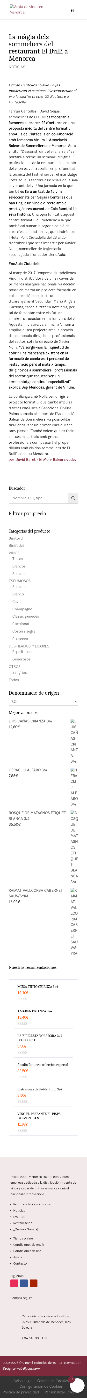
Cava (16, 602)
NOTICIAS (17, 67)
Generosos (21, 659)
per (43, 460)
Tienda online (23, 1238)
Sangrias (19, 673)
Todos (14, 680)
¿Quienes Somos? (25, 1229)
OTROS (15, 667)
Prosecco (20, 639)
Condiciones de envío (28, 1245)
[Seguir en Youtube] (33, 1283)
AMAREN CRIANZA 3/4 (34, 1011)
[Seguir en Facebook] (24, 1283)
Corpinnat (20, 624)
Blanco (18, 594)
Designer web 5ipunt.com (21, 1368)
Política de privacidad (21, 1392)
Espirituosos (22, 652)
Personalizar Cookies (62, 1392)
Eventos (19, 1217)
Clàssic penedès (25, 617)
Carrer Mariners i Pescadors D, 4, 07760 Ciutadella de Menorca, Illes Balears (46, 1322)
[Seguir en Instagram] (14, 1283)
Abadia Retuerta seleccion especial (42, 1064)
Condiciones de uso (27, 1251)
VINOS (14, 553)
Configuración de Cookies (41, 1387)
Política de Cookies (53, 1381)
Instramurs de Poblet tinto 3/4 (39, 1089)
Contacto (20, 1263)
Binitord (16, 538)
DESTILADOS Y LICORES (29, 646)
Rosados (19, 574)
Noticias (19, 1210)
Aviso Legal (23, 1381)
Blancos (19, 566)
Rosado (18, 587)
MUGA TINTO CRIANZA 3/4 (37, 986)
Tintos (17, 559)
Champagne (22, 609)
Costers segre (24, 631)
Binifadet (16, 546)
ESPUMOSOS (20, 581)
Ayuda (17, 1257)
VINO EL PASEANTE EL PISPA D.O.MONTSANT (39, 1116)
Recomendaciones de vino (32, 1204)
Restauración (22, 1223)
